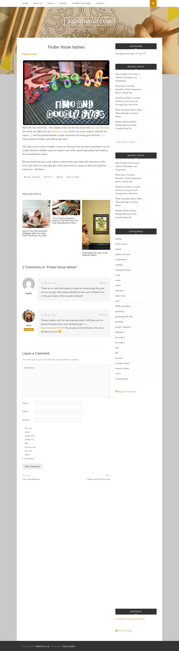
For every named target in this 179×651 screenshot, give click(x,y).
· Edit (53, 283)
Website (26, 420)
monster (119, 358)
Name (25, 403)
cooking (118, 264)
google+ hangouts (123, 327)
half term (73, 176)
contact (100, 3)
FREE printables (122, 306)
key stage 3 (120, 342)
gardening (119, 311)
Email (25, 411)
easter (118, 285)
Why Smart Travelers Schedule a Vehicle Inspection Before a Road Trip (128, 89)
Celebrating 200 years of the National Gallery (95, 254)
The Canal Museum (31, 479)
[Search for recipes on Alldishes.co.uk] (123, 630)
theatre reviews (122, 368)
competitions (121, 259)
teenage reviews (122, 363)
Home (25, 3)
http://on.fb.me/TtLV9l (53, 327)
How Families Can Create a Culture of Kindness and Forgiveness (127, 77)
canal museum (32, 176)
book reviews (121, 244)
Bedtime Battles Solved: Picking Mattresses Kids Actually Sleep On (126, 125)
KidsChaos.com (43, 646)
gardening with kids (124, 316)
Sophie (28, 293)
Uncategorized (121, 378)
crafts (50, 3)
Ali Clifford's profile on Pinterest (130, 618)
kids (117, 347)
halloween (119, 332)
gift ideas (119, 321)
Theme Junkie (69, 646)
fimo (60, 176)
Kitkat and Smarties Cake (98, 479)
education (119, 290)
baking (118, 238)
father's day (120, 295)
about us (37, 3)
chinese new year (122, 254)
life (116, 352)
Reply (104, 283)
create (118, 280)
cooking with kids (81, 3)
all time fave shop (59, 131)
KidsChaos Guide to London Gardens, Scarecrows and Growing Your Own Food (128, 101)
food (117, 301)
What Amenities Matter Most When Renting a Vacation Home (128, 113)
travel (63, 3)
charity (118, 249)
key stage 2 (120, 337)
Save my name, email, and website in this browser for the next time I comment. (30, 443)
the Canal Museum (99, 127)
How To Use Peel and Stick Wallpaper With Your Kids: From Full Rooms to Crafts (34, 233)
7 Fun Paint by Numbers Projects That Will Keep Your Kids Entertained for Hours (65, 220)
